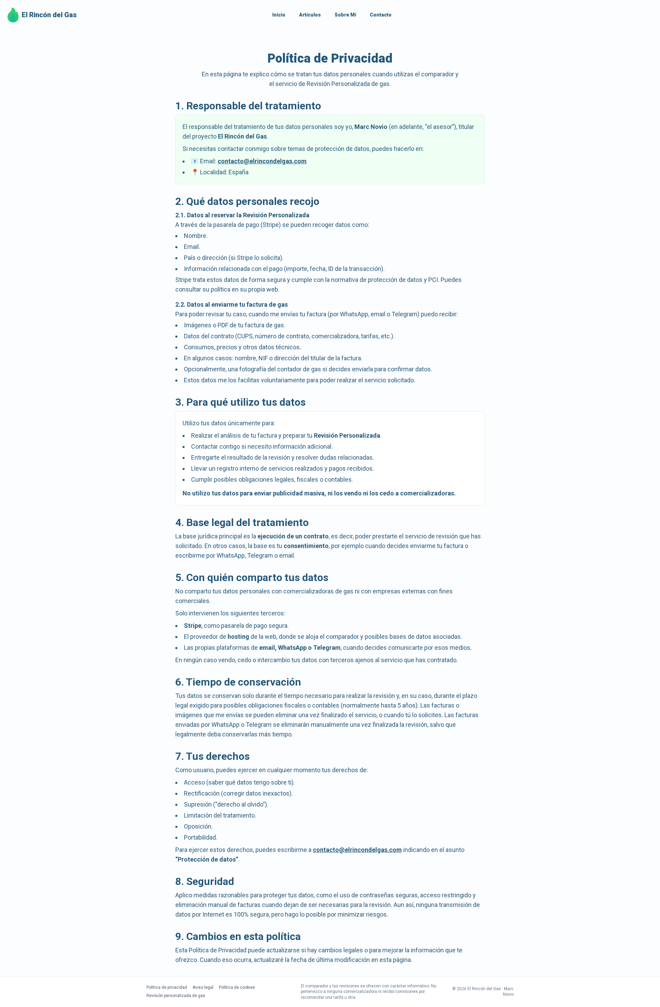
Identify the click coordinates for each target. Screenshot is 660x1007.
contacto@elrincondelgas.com (262, 161)
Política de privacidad (166, 987)
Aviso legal (202, 987)
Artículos (310, 15)
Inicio (278, 15)
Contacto (381, 15)
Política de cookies (237, 987)
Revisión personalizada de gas (175, 995)
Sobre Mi (345, 15)
